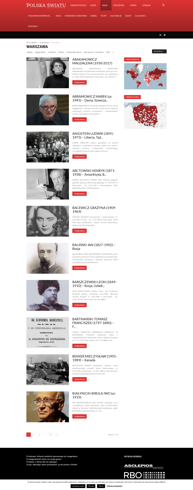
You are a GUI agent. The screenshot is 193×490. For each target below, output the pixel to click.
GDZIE (93, 5)
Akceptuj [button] (91, 486)
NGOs (58, 16)
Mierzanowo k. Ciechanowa (93, 52)
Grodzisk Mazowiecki (73, 52)
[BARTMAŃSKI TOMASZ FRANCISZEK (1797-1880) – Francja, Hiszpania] (47, 332)
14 (50, 435)
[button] (163, 5)
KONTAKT (33, 26)
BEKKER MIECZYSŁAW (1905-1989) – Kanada (94, 358)
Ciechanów (52, 52)
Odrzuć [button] (101, 486)
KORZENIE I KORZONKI (76, 16)
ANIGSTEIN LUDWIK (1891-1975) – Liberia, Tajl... (93, 135)
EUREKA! (146, 5)
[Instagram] (160, 35)
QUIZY (128, 16)
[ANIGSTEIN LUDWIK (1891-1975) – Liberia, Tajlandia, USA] (47, 147)
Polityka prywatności (114, 486)
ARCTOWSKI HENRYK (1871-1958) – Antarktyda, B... (94, 172)
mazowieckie (44, 42)
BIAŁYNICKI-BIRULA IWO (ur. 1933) (94, 395)
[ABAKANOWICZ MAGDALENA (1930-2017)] (47, 72)
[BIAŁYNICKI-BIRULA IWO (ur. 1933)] (47, 406)
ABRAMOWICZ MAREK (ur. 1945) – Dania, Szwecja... (92, 98)
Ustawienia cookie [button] (78, 486)
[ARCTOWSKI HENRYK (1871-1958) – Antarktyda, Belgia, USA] (47, 184)
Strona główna (31, 42)
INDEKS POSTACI (79, 5)
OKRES (133, 5)
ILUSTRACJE (116, 16)
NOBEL (93, 16)
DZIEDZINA (118, 5)
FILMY (104, 16)
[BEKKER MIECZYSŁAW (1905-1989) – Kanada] (47, 369)
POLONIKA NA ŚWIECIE (39, 16)
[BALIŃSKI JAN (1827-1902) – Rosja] (47, 258)
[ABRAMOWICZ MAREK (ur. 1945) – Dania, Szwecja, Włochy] (47, 110)
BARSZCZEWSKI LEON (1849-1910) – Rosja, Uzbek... (94, 284)
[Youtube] (165, 35)
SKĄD (104, 5)
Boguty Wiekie (40, 52)
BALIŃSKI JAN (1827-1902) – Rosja (93, 247)
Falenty (61, 52)
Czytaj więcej (79, 82)
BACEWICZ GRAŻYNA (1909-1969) (94, 209)
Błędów (30, 52)
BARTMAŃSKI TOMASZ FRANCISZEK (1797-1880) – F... (93, 323)
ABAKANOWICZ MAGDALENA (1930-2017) (92, 61)
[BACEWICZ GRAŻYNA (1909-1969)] (47, 221)
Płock (108, 52)
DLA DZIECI (140, 16)
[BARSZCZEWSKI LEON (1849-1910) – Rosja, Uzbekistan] (47, 295)
